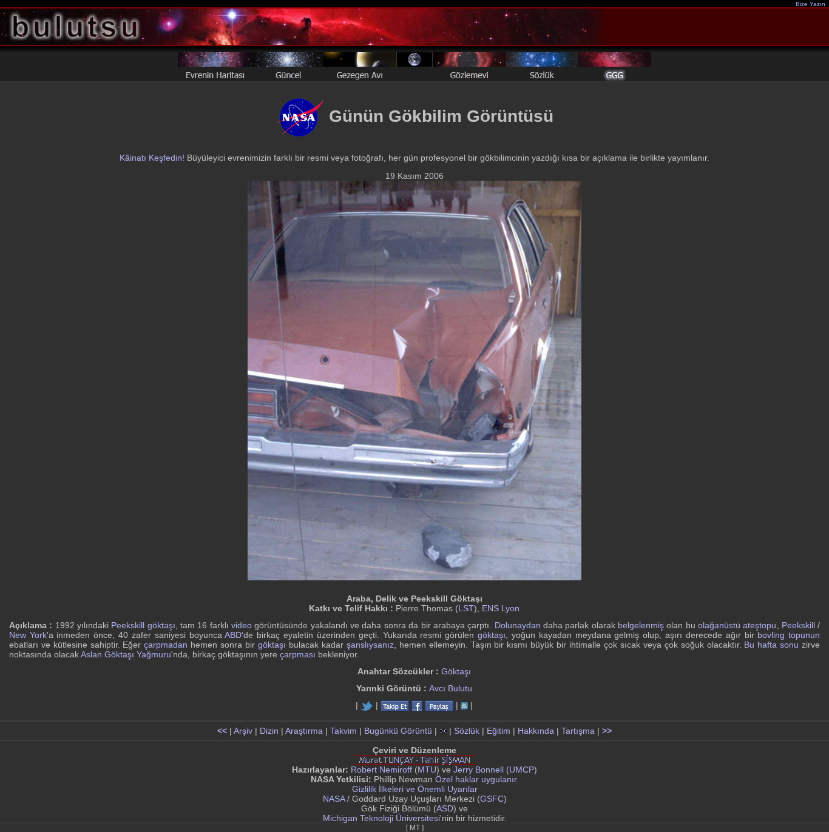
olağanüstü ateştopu (737, 625)
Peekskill (798, 625)
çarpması (298, 654)
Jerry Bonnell (478, 769)
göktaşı (492, 635)
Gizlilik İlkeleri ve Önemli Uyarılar (415, 789)
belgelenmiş (641, 625)
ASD (444, 808)
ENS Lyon (500, 608)
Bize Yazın (810, 4)
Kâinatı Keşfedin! (152, 158)
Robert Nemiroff (381, 769)
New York (28, 635)
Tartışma (578, 731)
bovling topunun (788, 635)
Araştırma (304, 731)
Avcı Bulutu (450, 688)
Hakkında (536, 731)
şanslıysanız (370, 644)
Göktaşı (456, 671)
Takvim (343, 731)
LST (466, 608)
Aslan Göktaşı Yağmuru (126, 654)
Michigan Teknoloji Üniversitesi (381, 818)
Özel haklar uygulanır (475, 779)
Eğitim (498, 731)
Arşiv (243, 731)
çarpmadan (166, 644)
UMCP (521, 769)
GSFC (492, 798)
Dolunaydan (518, 625)
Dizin (269, 731)
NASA (334, 798)
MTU (427, 769)
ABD (233, 635)
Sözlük (466, 731)
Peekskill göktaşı (143, 625)
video (241, 625)
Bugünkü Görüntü (398, 731)
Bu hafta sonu (771, 644)
